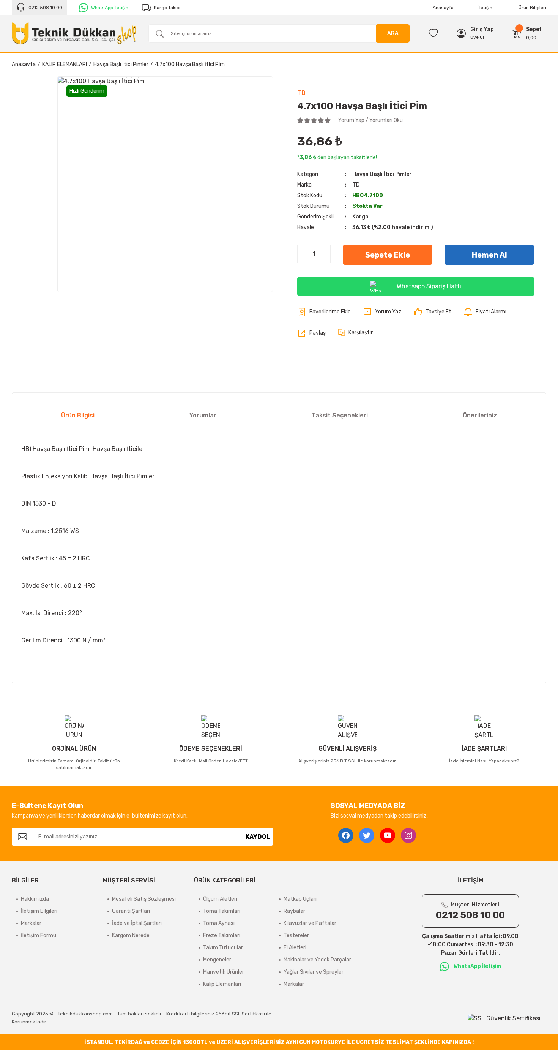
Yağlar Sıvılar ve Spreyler (314, 972)
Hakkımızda (35, 899)
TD (301, 92)
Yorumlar (202, 415)
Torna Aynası (219, 923)
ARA (393, 33)
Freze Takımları (221, 935)
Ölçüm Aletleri (220, 899)
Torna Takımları (221, 911)
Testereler (296, 935)
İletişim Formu (38, 935)
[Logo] (74, 33)
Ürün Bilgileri (532, 7)
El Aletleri (295, 947)
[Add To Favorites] (324, 311)
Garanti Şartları (131, 911)
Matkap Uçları (300, 899)
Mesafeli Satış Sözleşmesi (144, 899)
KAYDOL (258, 836)
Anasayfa (443, 7)
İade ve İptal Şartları (137, 923)
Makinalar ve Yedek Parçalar (317, 960)
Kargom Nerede (131, 935)
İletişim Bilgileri (39, 911)
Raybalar (294, 911)
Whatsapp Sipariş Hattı (429, 286)
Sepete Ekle (387, 254)
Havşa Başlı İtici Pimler (382, 174)
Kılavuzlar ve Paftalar (310, 923)
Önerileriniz (480, 415)
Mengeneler (217, 960)
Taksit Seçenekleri (340, 415)
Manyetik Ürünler (223, 972)
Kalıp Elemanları (222, 984)
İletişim (486, 7)
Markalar (31, 923)
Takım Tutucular (223, 947)
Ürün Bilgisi (78, 415)
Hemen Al (489, 254)
